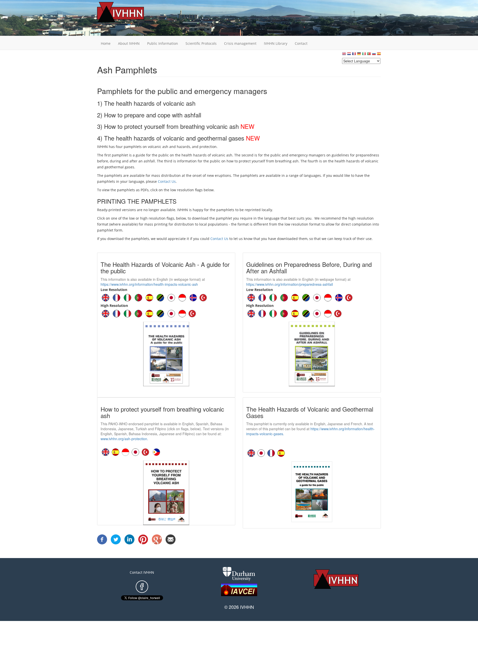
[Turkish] (203, 297)
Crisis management (240, 43)
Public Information (162, 43)
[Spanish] (379, 55)
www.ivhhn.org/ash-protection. (124, 438)
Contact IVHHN (142, 572)
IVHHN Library (275, 43)
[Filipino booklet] (156, 451)
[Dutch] (349, 55)
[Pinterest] (143, 539)
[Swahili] (160, 297)
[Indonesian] (182, 297)
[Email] (171, 539)
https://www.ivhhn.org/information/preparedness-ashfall (289, 284)
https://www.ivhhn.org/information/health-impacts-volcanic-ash (149, 284)
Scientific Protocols (201, 43)
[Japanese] (171, 297)
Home (106, 43)
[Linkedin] (129, 539)
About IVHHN (129, 43)
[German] (359, 55)
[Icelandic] (193, 297)
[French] (354, 55)
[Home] (128, 12)
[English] (344, 55)
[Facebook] (102, 539)
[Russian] (374, 55)
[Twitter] (116, 539)
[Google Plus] (157, 539)
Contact (301, 43)
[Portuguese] (369, 55)
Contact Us (167, 181)
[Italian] (364, 55)
